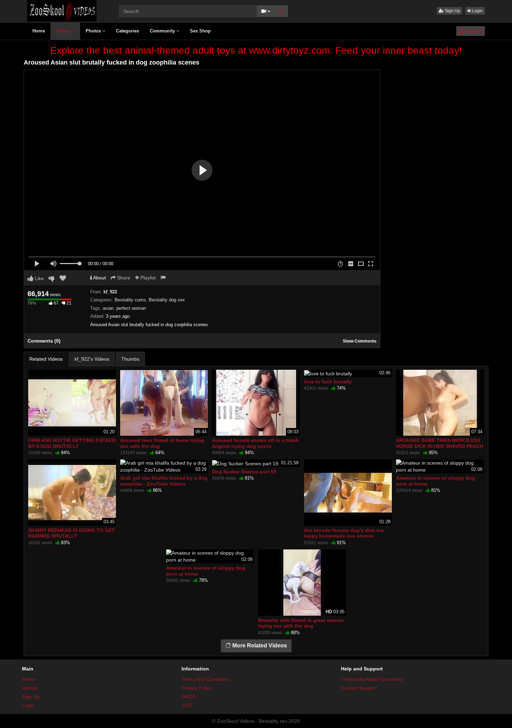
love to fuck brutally (328, 381)
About (99, 277)
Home (38, 30)
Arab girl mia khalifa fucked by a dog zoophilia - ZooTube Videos (164, 480)
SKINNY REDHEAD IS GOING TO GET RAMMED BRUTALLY (71, 533)
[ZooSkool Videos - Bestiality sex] (61, 10)
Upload (473, 31)
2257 (187, 705)
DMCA (188, 696)
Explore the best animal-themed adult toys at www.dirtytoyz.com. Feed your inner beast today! (256, 50)
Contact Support (359, 688)
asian (108, 308)
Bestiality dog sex (167, 299)
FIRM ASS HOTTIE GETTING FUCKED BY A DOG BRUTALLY (72, 443)
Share (123, 277)
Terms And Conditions (205, 679)
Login (477, 10)
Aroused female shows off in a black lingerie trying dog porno (255, 443)
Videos (64, 30)
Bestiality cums (130, 299)
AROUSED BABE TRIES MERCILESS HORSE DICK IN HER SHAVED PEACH (439, 443)
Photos (94, 30)
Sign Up (452, 10)
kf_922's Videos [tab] (92, 359)
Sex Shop (200, 30)
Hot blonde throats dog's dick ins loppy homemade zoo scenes (344, 533)
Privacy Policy (196, 688)
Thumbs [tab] (130, 359)
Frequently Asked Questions (372, 679)
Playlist (147, 277)
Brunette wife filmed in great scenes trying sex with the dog (301, 623)
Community (163, 30)
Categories (127, 30)
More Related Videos (259, 645)
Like (38, 278)
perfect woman (131, 308)
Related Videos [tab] (46, 359)
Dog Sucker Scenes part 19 (244, 471)
